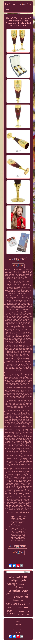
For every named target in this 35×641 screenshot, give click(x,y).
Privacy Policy (18, 627)
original (10, 598)
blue (22, 600)
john (9, 610)
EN (16, 632)
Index (18, 621)
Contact (18, 624)
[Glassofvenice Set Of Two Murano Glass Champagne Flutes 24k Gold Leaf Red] (18, 40)
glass (8, 594)
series (21, 587)
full (29, 604)
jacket (11, 614)
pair (13, 594)
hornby (16, 600)
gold (24, 580)
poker (20, 608)
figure (18, 614)
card (27, 611)
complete (14, 590)
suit (18, 577)
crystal (27, 614)
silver (11, 577)
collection (21, 597)
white (15, 611)
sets (26, 607)
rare (25, 590)
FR (20, 632)
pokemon (18, 594)
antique (14, 580)
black (15, 587)
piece (21, 584)
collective (16, 603)
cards (23, 614)
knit (24, 594)
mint (27, 585)
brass (14, 608)
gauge (28, 594)
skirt (24, 576)
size (9, 608)
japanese (21, 611)
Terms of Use (18, 630)
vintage (12, 584)
